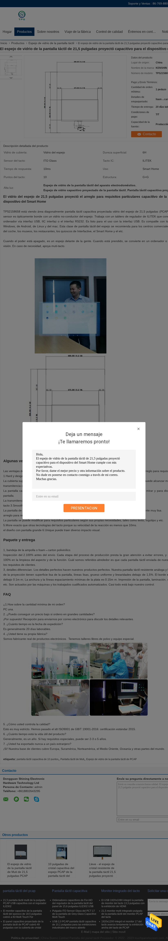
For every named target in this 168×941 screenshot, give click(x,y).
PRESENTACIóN (84, 508)
